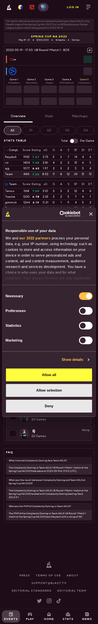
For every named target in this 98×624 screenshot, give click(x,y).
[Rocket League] (43, 7)
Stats (49, 116)
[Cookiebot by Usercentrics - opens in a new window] (60, 214)
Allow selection (49, 390)
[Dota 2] (32, 7)
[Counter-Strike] (20, 7)
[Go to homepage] (9, 7)
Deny (49, 406)
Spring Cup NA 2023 (49, 36)
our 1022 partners (35, 238)
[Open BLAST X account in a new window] (39, 601)
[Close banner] (91, 214)
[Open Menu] (88, 7)
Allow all (49, 375)
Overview (18, 116)
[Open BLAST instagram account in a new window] (49, 600)
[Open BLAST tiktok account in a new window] (58, 600)
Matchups (80, 116)
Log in (73, 7)
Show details (72, 359)
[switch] (86, 311)
